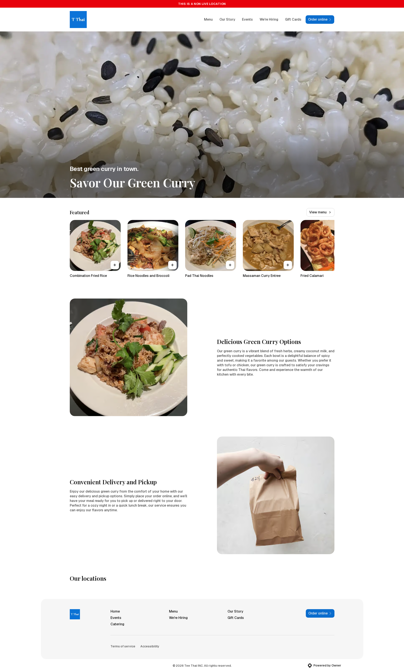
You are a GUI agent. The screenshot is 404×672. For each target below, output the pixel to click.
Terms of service (122, 646)
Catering (117, 624)
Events (247, 19)
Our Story (227, 19)
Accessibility (149, 646)
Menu (208, 19)
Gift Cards (293, 19)
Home (115, 611)
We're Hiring (269, 19)
